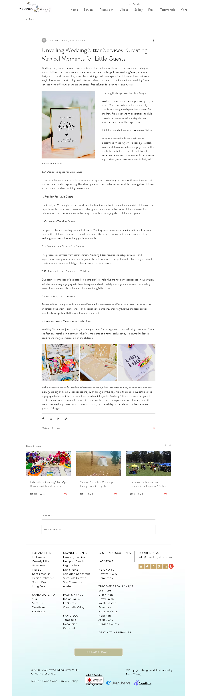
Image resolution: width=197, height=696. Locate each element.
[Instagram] (141, 566)
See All (168, 445)
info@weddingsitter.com (155, 557)
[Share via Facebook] (43, 418)
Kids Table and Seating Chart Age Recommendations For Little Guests (48, 484)
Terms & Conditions (44, 681)
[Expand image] (60, 362)
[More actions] (153, 40)
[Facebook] (153, 566)
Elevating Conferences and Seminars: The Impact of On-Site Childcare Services (148, 484)
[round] (171, 566)
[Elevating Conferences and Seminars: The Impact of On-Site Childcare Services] (148, 463)
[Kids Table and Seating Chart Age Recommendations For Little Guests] (48, 463)
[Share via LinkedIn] (58, 418)
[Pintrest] (159, 566)
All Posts (30, 19)
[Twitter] (147, 566)
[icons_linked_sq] (165, 566)
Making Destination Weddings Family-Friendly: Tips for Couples (96, 484)
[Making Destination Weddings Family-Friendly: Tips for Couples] (98, 463)
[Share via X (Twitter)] (50, 418)
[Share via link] (65, 418)
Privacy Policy (68, 681)
